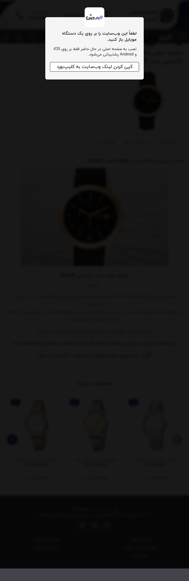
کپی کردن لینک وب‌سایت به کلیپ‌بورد (95, 67)
